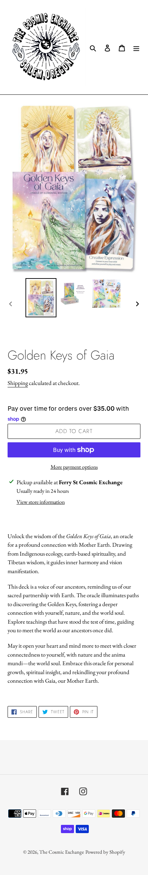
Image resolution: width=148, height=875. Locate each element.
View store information (41, 501)
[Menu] (136, 47)
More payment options (74, 466)
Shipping (18, 383)
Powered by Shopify (105, 852)
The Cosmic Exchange (61, 852)
